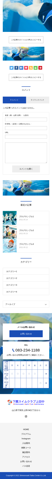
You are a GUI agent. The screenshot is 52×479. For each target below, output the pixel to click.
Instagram (26, 438)
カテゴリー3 (11, 285)
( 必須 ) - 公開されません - (18, 124)
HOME (26, 429)
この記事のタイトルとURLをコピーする (26, 40)
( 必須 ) (17, 115)
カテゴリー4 (11, 292)
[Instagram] (26, 416)
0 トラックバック (37, 100)
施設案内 (26, 452)
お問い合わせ (26, 334)
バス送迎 (26, 466)
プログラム (26, 434)
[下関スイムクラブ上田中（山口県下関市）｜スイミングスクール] (26, 402)
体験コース (26, 448)
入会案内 (26, 443)
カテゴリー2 (11, 278)
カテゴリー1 (11, 271)
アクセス (26, 457)
